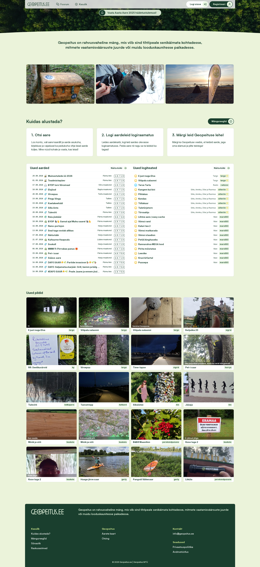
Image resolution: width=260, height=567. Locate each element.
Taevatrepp (87, 404)
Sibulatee (138, 404)
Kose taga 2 (191, 442)
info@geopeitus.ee (183, 533)
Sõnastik (36, 543)
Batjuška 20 (191, 330)
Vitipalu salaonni (90, 330)
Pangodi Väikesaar (143, 479)
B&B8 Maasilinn (141, 442)
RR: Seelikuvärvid (37, 367)
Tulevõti (32, 404)
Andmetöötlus (181, 551)
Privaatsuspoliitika (183, 546)
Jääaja (189, 404)
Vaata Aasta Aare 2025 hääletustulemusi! (131, 12)
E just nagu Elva (36, 330)
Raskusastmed (39, 548)
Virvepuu (85, 367)
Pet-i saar (190, 367)
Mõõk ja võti (34, 442)
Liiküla (188, 479)
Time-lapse (139, 367)
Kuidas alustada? (40, 533)
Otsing (105, 538)
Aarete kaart (109, 533)
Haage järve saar (90, 479)
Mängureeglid (39, 538)
